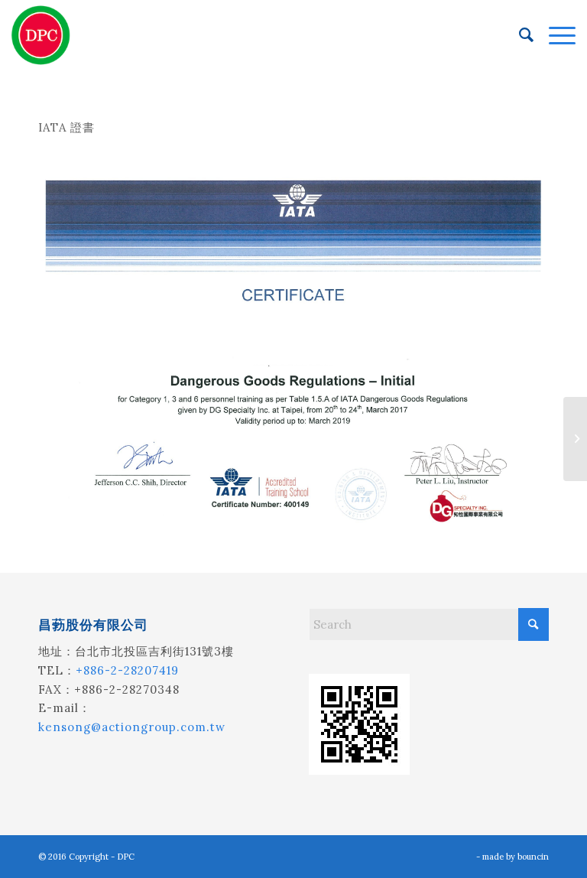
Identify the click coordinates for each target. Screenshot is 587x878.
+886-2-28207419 (127, 670)
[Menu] (554, 35)
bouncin (533, 856)
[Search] (518, 35)
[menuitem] (518, 35)
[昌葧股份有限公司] (40, 35)
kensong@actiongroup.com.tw (131, 727)
